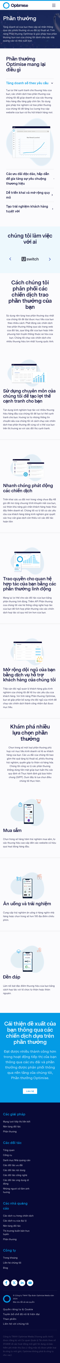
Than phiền (9, 1318)
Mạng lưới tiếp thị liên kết (16, 1121)
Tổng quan (8, 1150)
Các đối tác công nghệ (15, 1175)
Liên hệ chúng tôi (12, 1262)
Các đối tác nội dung (14, 1170)
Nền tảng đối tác (12, 1126)
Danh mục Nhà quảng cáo (16, 1160)
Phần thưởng (10, 1131)
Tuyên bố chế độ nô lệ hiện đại (21, 1314)
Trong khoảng (10, 1257)
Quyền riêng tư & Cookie (18, 1309)
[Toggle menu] (54, 5)
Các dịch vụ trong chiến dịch (18, 1215)
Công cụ (7, 1155)
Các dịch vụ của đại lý (15, 1220)
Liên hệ (30, 1091)
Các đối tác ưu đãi (13, 1165)
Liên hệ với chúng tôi (16, 1323)
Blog (5, 1267)
